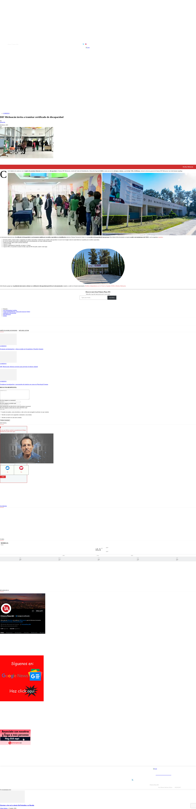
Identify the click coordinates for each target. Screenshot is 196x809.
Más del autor (24, 330)
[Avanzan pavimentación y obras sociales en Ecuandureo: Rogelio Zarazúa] (8, 344)
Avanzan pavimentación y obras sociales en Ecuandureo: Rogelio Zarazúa (21, 349)
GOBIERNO (6, 113)
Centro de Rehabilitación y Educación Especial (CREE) (16, 311)
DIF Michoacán (7, 314)
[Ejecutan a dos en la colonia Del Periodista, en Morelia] (12, 802)
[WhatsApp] (12, 321)
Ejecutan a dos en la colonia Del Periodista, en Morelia (17, 805)
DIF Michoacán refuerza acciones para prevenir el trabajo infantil (19, 366)
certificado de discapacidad (9, 313)
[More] (28, 321)
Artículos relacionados (8, 330)
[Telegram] (17, 321)
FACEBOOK (3, 506)
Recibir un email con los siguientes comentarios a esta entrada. (17, 414)
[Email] (22, 321)
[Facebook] (2, 321)
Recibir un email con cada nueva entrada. (12, 417)
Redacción (2, 122)
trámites (5, 315)
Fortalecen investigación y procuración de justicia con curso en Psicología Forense (24, 384)
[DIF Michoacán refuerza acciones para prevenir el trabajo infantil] (8, 362)
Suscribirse (112, 297)
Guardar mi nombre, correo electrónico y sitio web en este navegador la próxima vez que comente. (25, 412)
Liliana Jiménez (4, 808)
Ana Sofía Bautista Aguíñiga (10, 310)
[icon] (83, 44)
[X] (7, 321)
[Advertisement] (98, 100)
